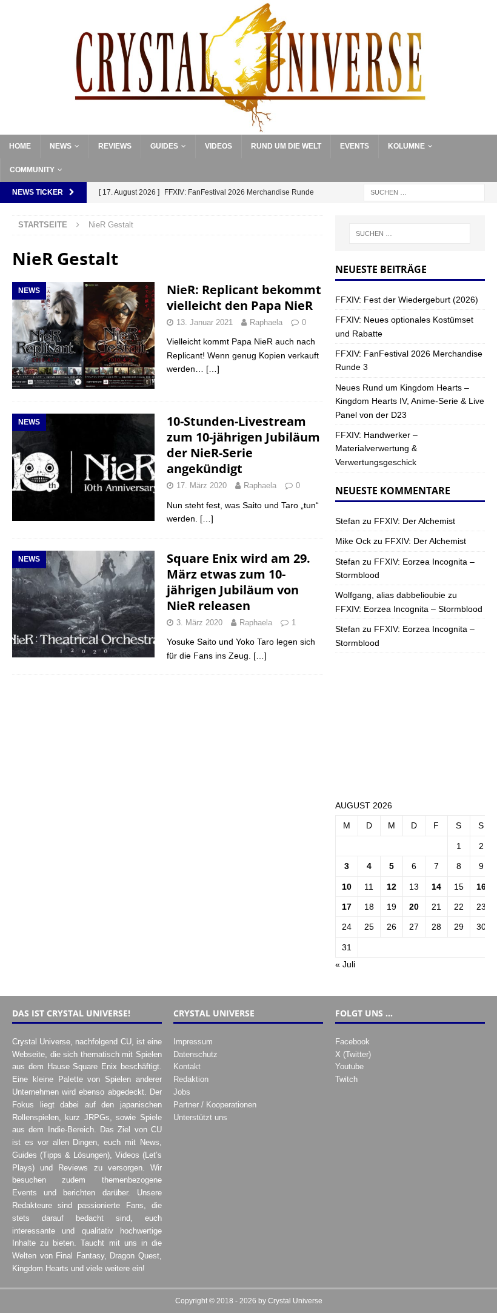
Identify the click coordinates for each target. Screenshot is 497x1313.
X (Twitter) (353, 1054)
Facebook (352, 1041)
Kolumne (406, 146)
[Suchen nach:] (424, 192)
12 (391, 887)
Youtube (349, 1066)
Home (20, 146)
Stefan (347, 521)
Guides (164, 146)
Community (32, 170)
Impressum (193, 1041)
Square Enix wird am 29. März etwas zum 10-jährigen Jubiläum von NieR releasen (238, 582)
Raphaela (266, 322)
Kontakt (187, 1066)
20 (414, 907)
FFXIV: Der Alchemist (414, 521)
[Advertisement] (410, 726)
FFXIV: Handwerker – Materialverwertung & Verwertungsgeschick (376, 448)
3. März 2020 (199, 622)
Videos (218, 146)
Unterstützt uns (200, 1117)
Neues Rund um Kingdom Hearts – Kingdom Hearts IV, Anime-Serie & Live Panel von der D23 (409, 401)
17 (347, 907)
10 (347, 887)
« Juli (345, 964)
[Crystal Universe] (248, 128)
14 (436, 887)
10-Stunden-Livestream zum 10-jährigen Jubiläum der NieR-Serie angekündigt (243, 445)
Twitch (346, 1079)
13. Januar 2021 (204, 322)
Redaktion (190, 1079)
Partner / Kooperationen (214, 1104)
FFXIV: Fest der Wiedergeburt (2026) (406, 299)
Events (354, 146)
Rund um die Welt (286, 146)
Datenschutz (195, 1054)
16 (481, 887)
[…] (212, 369)
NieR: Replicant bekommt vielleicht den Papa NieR (244, 297)
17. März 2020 (201, 485)
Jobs (181, 1091)
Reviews (115, 146)
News (61, 146)
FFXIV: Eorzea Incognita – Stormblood (408, 609)
